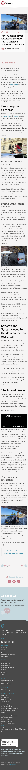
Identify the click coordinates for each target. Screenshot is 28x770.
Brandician (13, 764)
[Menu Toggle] (20, 3)
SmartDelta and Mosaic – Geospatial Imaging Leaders (13, 552)
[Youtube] (5, 642)
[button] (25, 62)
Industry (21, 32)
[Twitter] (9, 642)
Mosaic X (16, 116)
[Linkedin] (2, 642)
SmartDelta (14, 84)
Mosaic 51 (7, 116)
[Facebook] (12, 642)
